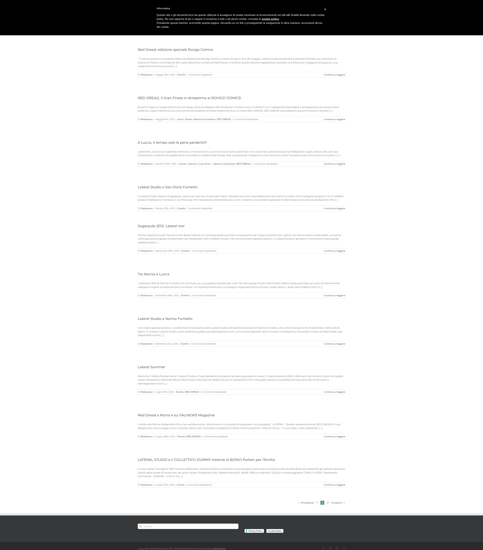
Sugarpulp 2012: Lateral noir (161, 226)
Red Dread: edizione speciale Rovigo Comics (175, 50)
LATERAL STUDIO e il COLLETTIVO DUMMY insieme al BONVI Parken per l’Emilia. (207, 460)
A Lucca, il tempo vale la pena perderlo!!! (172, 142)
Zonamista (219, 548)
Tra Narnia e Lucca (153, 274)
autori (180, 119)
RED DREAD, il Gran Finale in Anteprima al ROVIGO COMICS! (189, 98)
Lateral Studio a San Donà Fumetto (168, 187)
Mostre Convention (205, 119)
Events (181, 74)
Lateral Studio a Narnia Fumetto (165, 319)
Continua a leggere (334, 74)
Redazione (147, 74)
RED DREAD (224, 119)
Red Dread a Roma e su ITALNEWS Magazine (176, 415)
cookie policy (270, 18)
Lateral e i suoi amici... (200, 163)
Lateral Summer (151, 367)
